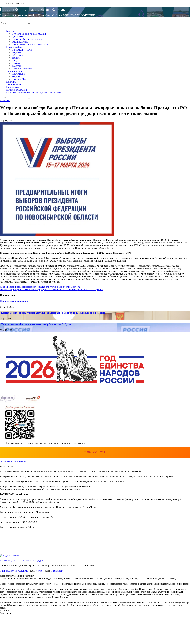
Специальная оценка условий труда (30, 44)
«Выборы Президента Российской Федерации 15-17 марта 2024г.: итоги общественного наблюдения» (51, 289)
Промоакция (18, 73)
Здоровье (16, 52)
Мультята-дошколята (16, 89)
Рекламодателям (20, 41)
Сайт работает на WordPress (14, 570)
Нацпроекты (12, 87)
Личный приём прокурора (14, 301)
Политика (11, 81)
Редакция (10, 31)
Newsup (40, 570)
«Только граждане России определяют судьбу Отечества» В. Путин (35, 324)
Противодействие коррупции (27, 39)
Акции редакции (14, 71)
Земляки (16, 57)
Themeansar (56, 570)
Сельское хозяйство (22, 68)
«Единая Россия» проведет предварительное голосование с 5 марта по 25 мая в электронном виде (52, 312)
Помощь (16, 63)
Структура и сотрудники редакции (29, 33)
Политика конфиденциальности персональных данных (34, 92)
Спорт (15, 60)
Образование (18, 55)
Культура (16, 65)
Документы (18, 36)
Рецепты (16, 76)
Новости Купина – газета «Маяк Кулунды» (34, 9)
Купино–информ (14, 47)
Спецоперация (13, 84)
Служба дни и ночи (22, 49)
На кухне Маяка (20, 79)
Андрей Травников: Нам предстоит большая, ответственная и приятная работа (40, 287)
